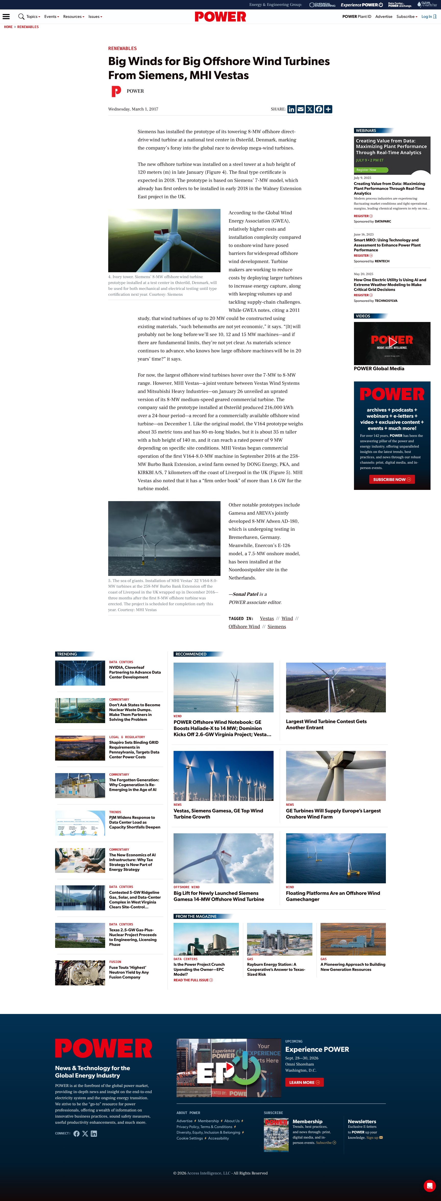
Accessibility (218, 1138)
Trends (115, 812)
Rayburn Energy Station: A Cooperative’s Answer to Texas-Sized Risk (276, 968)
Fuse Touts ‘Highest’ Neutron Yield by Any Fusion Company (129, 972)
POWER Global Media (379, 368)
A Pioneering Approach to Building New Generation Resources (353, 966)
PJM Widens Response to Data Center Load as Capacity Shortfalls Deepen (134, 821)
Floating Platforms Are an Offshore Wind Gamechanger (333, 895)
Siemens (277, 626)
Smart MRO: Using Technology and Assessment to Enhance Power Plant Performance (387, 244)
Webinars (366, 130)
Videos (363, 316)
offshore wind (244, 626)
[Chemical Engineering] (322, 4)
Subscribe (324, 1143)
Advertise (384, 16)
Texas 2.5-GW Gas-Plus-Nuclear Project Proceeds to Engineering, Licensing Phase (133, 937)
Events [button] (50, 16)
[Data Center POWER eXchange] (400, 4)
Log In (427, 16)
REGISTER (362, 216)
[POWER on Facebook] (76, 1133)
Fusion (115, 962)
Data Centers (121, 662)
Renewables (28, 26)
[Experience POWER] (362, 4)
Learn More (302, 1082)
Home (8, 26)
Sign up (372, 1137)
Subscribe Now (389, 479)
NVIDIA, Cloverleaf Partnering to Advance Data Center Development (135, 671)
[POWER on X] (85, 1133)
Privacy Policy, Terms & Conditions (204, 1126)
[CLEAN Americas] (427, 5)
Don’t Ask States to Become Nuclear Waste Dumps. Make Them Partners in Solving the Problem (134, 712)
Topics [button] (32, 16)
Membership (208, 1120)
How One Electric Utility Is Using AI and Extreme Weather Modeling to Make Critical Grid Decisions (390, 284)
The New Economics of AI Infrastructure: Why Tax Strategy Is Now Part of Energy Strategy (132, 862)
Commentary (119, 699)
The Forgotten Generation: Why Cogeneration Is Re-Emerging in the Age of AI (134, 784)
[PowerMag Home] (220, 16)
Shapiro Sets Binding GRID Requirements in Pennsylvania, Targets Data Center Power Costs (134, 749)
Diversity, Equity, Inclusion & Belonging (208, 1132)
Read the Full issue (191, 980)
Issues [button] (94, 16)
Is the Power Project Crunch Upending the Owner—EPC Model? (199, 968)
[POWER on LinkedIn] (94, 1133)
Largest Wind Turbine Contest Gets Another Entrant (326, 724)
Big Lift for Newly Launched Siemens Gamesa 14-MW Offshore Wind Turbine (219, 895)
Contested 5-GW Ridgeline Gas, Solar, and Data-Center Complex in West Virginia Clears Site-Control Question (135, 901)
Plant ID (356, 16)
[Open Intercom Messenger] (430, 1186)
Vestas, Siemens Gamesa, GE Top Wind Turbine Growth (218, 813)
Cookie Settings (190, 1138)
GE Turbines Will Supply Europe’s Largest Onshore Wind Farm (333, 813)
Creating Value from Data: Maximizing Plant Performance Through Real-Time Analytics (389, 188)
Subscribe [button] (406, 16)
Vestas (267, 618)
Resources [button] (72, 16)
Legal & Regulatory (127, 737)
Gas (250, 959)
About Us (232, 1120)
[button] (6, 17)
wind (287, 618)
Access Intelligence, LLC (208, 1173)
